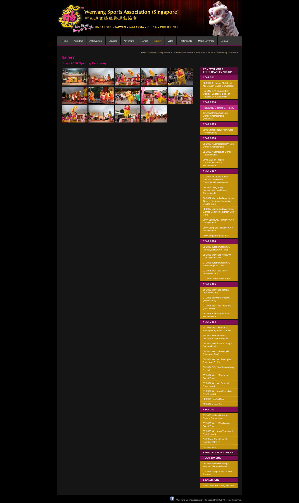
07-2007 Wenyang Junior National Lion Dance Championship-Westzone (215, 179)
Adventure (129, 41)
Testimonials (186, 41)
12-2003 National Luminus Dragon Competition (216, 416)
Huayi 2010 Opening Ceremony (218, 108)
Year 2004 (209, 322)
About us (78, 41)
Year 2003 (209, 410)
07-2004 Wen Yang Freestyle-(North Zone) (217, 392)
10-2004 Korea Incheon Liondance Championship (215, 337)
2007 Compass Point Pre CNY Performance (218, 229)
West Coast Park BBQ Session (218, 485)
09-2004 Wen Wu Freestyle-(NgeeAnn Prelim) (217, 360)
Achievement (95, 41)
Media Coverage (206, 41)
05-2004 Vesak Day (213, 404)
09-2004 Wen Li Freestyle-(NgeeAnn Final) (216, 352)
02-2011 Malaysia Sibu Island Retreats (217, 473)
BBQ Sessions (211, 480)
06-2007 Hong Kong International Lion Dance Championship (215, 190)
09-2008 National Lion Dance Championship (217, 153)
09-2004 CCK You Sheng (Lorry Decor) (218, 368)
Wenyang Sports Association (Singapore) (195, 500)
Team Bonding (212, 458)
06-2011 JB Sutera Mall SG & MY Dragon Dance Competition (218, 84)
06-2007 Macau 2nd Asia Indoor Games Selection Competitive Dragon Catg (218, 201)
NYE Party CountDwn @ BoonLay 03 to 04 (215, 440)
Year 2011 (209, 78)
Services (113, 41)
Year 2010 (200, 52)
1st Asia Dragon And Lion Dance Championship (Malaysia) (215, 116)
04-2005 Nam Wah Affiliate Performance (216, 315)
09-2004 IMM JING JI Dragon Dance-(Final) (217, 345)
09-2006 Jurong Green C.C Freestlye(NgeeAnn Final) (216, 248)
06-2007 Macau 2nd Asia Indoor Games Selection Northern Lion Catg (218, 212)
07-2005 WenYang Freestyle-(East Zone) (217, 307)
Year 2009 (209, 124)
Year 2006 (209, 241)
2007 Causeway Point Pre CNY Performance (218, 221)
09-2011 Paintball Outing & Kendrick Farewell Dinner (216, 465)
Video (170, 41)
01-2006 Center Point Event (216, 278)
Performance (209, 447)
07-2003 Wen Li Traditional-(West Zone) (216, 424)
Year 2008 (209, 138)
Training (144, 41)
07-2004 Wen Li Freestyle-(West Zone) (216, 376)
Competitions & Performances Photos (175, 52)
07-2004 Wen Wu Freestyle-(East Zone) (217, 384)
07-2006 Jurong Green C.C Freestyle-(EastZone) (216, 264)
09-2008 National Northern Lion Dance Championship (218, 145)
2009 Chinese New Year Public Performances (218, 131)
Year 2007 (209, 171)
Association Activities (218, 453)
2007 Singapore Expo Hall (215, 235)
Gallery (158, 41)
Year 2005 (209, 284)
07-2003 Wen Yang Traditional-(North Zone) (218, 432)
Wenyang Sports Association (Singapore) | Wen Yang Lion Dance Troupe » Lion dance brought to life (118, 18)
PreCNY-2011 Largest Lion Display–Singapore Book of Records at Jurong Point (216, 94)
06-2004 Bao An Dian (213, 399)
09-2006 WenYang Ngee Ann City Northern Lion (217, 256)
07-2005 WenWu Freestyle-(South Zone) (216, 299)
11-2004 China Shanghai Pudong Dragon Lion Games (217, 329)
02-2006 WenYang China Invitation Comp (215, 272)
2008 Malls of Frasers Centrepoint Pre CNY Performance (214, 163)
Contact (224, 41)
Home (65, 41)
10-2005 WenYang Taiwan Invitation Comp (216, 291)
